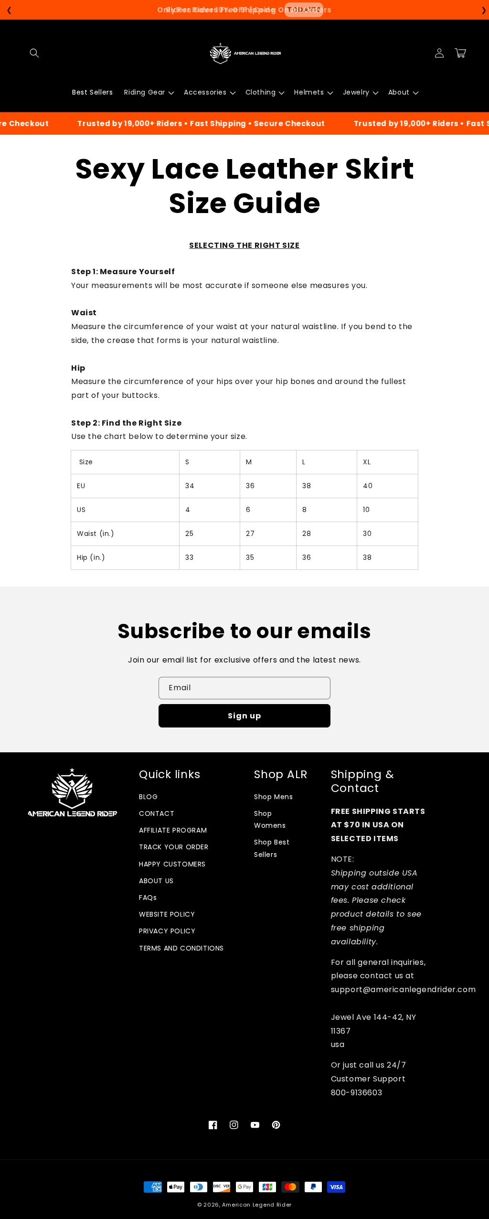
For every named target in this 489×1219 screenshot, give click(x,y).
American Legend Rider (257, 1204)
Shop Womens (270, 819)
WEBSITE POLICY (167, 914)
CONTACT (156, 813)
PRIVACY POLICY (167, 931)
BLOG (148, 797)
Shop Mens (273, 797)
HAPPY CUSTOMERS (172, 864)
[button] (34, 53)
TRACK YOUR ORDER (174, 847)
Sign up (244, 715)
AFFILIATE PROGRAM (173, 830)
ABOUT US (156, 881)
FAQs (148, 897)
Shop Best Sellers (271, 848)
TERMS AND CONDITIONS (181, 948)
